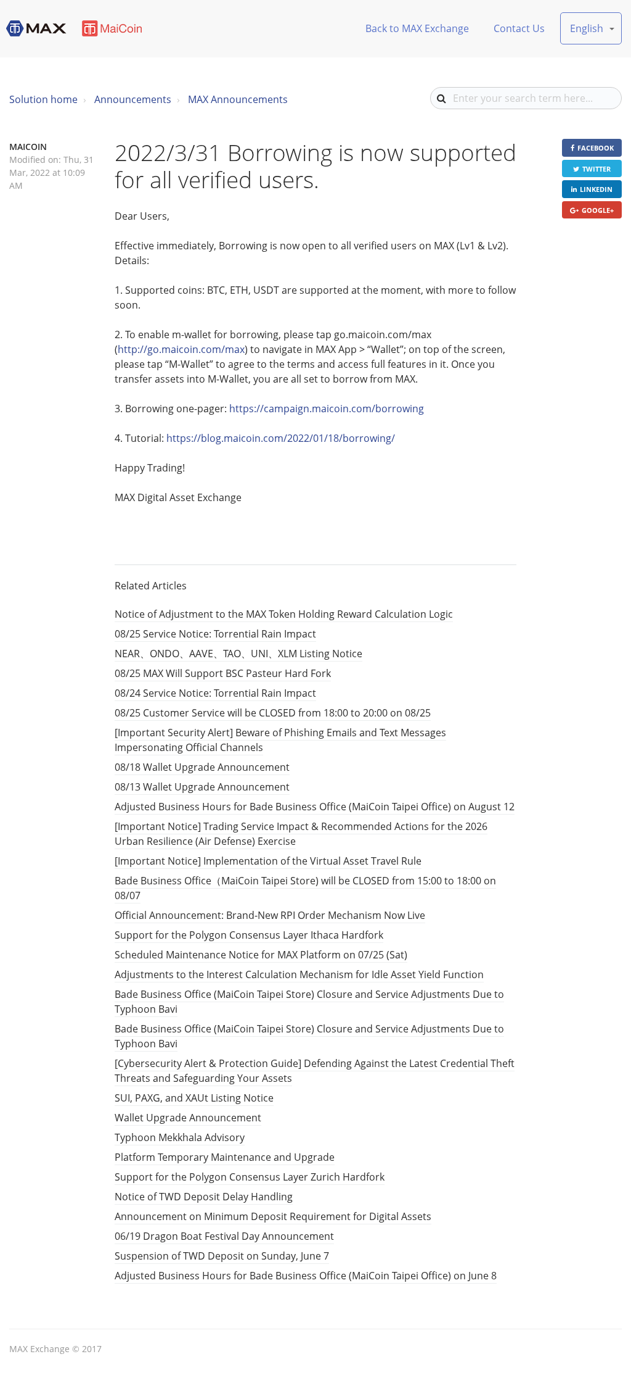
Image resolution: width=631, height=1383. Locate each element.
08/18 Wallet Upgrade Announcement (202, 767)
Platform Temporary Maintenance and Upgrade (225, 1157)
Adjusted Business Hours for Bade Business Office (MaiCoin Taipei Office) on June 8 (306, 1275)
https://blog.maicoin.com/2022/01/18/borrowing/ (280, 438)
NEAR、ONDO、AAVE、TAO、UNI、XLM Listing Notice (238, 653)
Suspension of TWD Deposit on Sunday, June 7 (222, 1256)
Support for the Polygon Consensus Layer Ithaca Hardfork (249, 935)
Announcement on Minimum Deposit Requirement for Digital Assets (273, 1216)
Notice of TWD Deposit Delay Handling (204, 1196)
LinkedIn (596, 189)
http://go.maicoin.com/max (181, 349)
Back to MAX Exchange (417, 28)
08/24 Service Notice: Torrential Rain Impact (215, 693)
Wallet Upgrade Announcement (188, 1117)
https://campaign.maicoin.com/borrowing (326, 408)
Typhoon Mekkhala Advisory (180, 1137)
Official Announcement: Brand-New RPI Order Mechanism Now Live (270, 915)
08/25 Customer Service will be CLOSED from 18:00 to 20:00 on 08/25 (273, 713)
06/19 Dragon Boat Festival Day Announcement (224, 1236)
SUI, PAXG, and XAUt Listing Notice (194, 1098)
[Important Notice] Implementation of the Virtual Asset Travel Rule (268, 861)
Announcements (132, 99)
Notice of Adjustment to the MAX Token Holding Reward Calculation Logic (284, 614)
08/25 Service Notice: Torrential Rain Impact (215, 634)
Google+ (598, 210)
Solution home (43, 99)
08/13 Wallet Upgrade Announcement (202, 787)
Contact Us (519, 28)
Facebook (595, 147)
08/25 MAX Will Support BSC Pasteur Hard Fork (223, 673)
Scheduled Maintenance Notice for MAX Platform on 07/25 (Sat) (261, 954)
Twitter (596, 168)
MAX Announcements (238, 99)
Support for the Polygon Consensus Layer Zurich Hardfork (250, 1177)
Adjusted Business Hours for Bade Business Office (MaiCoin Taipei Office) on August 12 (315, 806)
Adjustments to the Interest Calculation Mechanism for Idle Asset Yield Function (299, 974)
